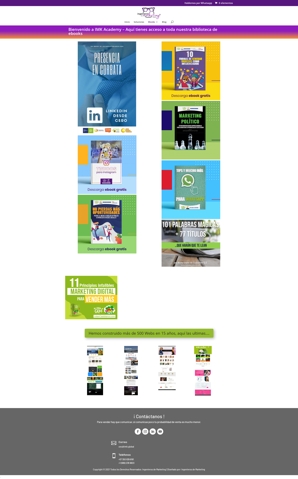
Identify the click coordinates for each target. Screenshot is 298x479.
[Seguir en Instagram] (145, 431)
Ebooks (151, 22)
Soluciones (139, 22)
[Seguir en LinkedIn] (153, 431)
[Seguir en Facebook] (138, 431)
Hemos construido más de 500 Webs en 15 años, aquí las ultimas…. (149, 333)
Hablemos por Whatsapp (198, 3)
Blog (164, 22)
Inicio (127, 22)
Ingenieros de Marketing (193, 469)
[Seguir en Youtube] (160, 431)
